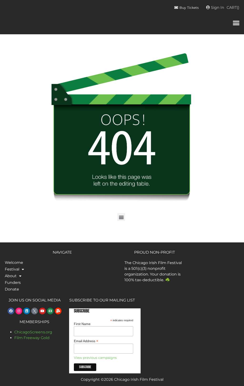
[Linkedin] (26, 311)
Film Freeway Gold (32, 338)
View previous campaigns (95, 358)
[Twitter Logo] (34, 311)
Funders (13, 282)
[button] (236, 23)
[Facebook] (11, 311)
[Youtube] (42, 311)
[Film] (50, 311)
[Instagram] (18, 311)
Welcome (14, 262)
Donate (12, 289)
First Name (82, 324)
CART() (233, 7)
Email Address (86, 341)
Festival (12, 269)
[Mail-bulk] (58, 311)
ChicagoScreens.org (33, 332)
